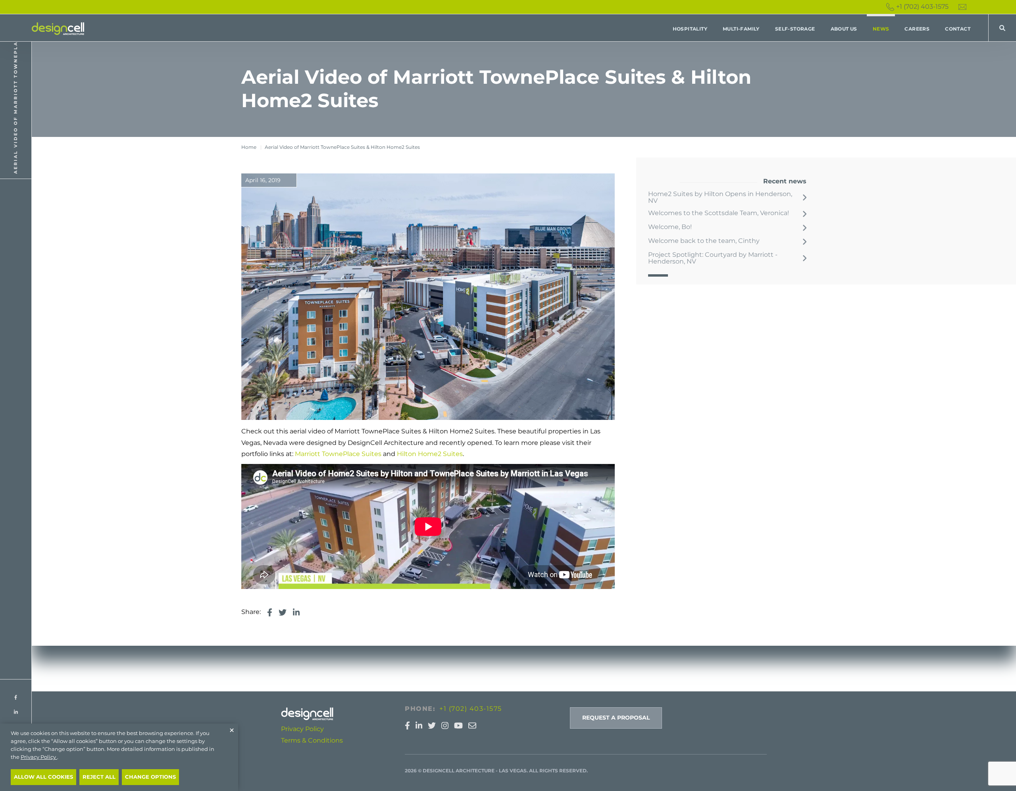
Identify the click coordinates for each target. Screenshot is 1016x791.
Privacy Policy (302, 729)
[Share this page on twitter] (283, 612)
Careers (916, 29)
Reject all (99, 777)
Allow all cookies (43, 777)
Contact (957, 29)
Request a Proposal (616, 717)
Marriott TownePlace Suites (338, 454)
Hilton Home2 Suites (430, 454)
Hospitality (690, 29)
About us (844, 29)
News (881, 29)
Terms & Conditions (312, 740)
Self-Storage (795, 29)
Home (248, 147)
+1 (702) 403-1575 (922, 6)
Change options (150, 777)
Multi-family (741, 29)
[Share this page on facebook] (269, 612)
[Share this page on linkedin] (296, 612)
